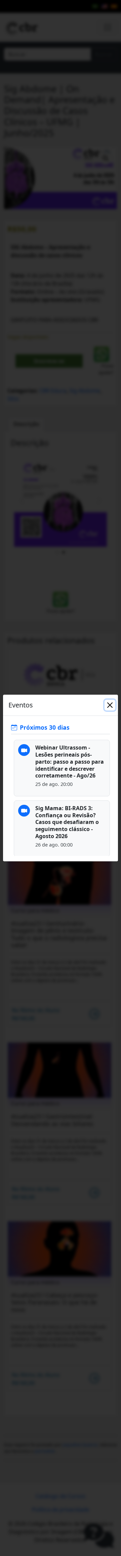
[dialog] (60, 778)
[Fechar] (110, 705)
